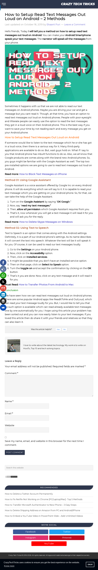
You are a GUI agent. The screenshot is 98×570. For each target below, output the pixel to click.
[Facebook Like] (3, 269)
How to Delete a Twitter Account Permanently (29, 494)
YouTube (49, 543)
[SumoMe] (3, 307)
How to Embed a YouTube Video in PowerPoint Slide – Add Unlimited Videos (44, 516)
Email (9, 413)
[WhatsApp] (3, 275)
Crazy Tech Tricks (78, 4)
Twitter (67, 532)
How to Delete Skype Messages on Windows (46, 221)
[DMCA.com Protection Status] (11, 478)
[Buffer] (3, 301)
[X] (3, 282)
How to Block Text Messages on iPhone (43, 174)
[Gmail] (3, 288)
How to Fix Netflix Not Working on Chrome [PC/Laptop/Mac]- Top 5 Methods (43, 499)
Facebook (31, 532)
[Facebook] (3, 262)
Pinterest (67, 537)
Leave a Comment (74, 24)
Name (9, 401)
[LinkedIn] (3, 294)
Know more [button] (9, 566)
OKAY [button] (90, 564)
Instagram (30, 537)
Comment (11, 373)
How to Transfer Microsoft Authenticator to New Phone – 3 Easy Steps (40, 505)
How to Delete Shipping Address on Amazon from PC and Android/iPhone (42, 510)
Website (9, 425)
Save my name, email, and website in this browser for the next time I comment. (44, 443)
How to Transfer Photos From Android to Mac (46, 284)
